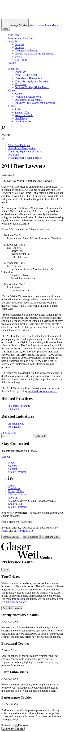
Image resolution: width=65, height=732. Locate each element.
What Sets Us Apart (26, 74)
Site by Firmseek (17, 506)
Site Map (13, 497)
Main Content (36, 25)
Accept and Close (51, 537)
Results (12, 62)
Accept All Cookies (12, 608)
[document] (32, 636)
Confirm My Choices (13, 729)
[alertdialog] (32, 636)
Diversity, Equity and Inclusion (32, 81)
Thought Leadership (26, 50)
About (11, 462)
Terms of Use (25, 530)
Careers (12, 90)
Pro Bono (20, 84)
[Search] (3, 128)
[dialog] (32, 532)
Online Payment (17, 471)
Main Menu (51, 25)
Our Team (13, 34)
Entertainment (16, 423)
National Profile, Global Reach (32, 87)
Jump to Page (8, 432)
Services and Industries (20, 38)
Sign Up (6, 456)
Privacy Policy (16, 491)
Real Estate (14, 426)
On (7, 704)
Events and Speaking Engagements (34, 53)
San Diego (21, 118)
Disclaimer (14, 488)
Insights (12, 41)
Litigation (13, 408)
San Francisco (23, 121)
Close (5, 569)
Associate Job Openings (28, 99)
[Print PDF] (3, 139)
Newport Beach (24, 115)
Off (16, 704)
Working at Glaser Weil (28, 96)
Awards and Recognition (28, 78)
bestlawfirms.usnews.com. (42, 391)
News (18, 56)
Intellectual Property (19, 405)
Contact (12, 468)
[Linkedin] (10, 479)
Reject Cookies (30, 537)
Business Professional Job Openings (35, 102)
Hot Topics (21, 59)
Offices (12, 105)
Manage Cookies (17, 494)
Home (11, 485)
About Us (13, 68)
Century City (22, 112)
